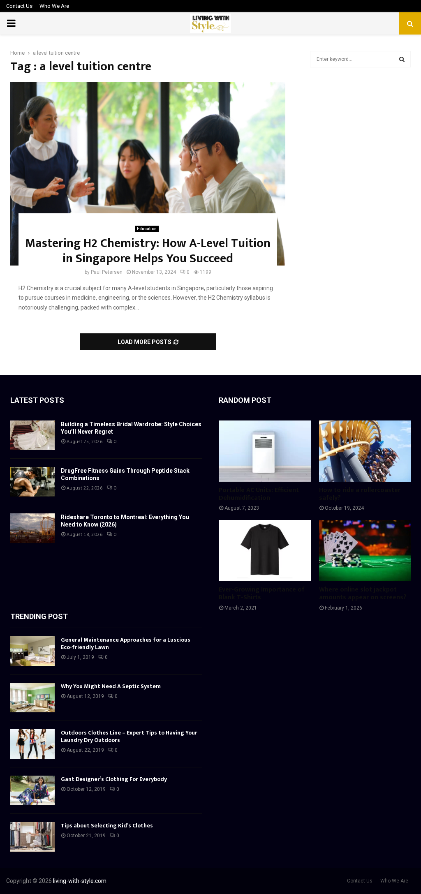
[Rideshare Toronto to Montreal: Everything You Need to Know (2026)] (32, 528)
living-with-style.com (79, 881)
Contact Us (19, 6)
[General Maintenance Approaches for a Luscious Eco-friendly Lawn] (32, 651)
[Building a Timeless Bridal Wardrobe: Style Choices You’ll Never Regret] (32, 435)
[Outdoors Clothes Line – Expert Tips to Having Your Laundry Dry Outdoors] (32, 744)
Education (147, 228)
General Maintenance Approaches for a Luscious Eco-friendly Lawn (125, 643)
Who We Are (54, 6)
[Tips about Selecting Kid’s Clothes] (32, 837)
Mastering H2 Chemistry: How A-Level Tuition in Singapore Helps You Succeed (148, 251)
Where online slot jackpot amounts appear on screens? (363, 593)
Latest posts (37, 400)
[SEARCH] (402, 59)
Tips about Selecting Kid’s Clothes (107, 825)
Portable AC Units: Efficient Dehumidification (259, 494)
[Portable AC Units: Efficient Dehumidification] (265, 451)
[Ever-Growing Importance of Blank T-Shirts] (265, 550)
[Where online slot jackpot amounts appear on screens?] (365, 550)
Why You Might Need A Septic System (111, 686)
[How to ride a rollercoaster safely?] (365, 451)
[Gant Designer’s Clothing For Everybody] (32, 790)
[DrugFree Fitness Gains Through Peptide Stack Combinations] (32, 482)
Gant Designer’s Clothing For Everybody (114, 779)
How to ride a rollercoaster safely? (359, 494)
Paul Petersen (107, 272)
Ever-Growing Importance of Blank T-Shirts (262, 593)
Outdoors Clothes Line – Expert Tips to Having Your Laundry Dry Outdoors (129, 736)
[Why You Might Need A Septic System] (32, 697)
